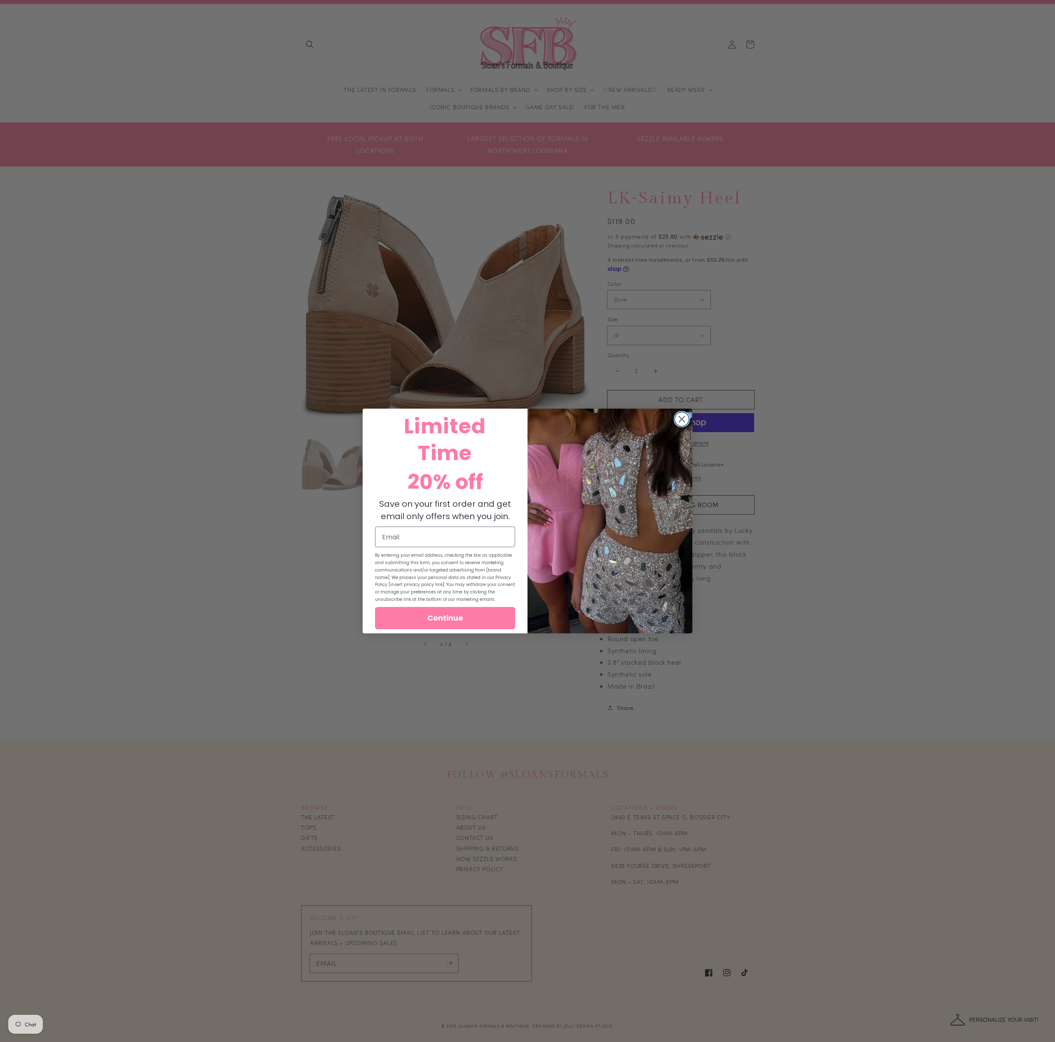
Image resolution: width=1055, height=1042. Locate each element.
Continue (445, 618)
